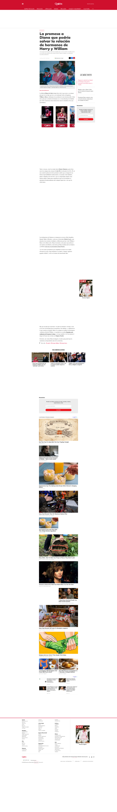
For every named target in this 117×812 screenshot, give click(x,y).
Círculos (48, 9)
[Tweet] (70, 58)
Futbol (39, 734)
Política (56, 723)
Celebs (23, 744)
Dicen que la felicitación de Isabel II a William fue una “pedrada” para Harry (39, 365)
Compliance (77, 761)
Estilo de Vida (25, 737)
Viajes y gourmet (75, 9)
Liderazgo (24, 750)
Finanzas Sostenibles (59, 748)
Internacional (41, 748)
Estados (56, 729)
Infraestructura (58, 737)
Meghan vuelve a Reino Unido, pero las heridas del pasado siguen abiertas (85, 91)
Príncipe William (55, 343)
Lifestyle (40, 739)
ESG (39, 751)
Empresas (40, 744)
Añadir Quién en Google (59, 58)
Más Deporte (41, 738)
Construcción (58, 735)
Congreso (57, 726)
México (56, 725)
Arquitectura (58, 738)
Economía (40, 747)
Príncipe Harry (63, 343)
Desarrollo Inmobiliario (60, 736)
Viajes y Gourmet (41, 730)
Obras (39, 750)
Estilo (39, 724)
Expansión (40, 743)
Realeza (40, 9)
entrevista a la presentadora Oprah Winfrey (55, 246)
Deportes (40, 726)
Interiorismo (57, 739)
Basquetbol (40, 737)
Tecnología (40, 749)
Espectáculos (29, 9)
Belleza (63, 9)
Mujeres (24, 748)
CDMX (56, 728)
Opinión (40, 719)
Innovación (57, 749)
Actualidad (24, 749)
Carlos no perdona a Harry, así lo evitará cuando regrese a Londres (58, 365)
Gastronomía (25, 731)
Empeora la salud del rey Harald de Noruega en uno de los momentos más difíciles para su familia (85, 82)
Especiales (40, 720)
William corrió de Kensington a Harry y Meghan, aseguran (76, 364)
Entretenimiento (41, 725)
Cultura (87, 9)
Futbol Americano (42, 736)
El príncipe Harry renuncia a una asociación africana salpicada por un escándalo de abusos (85, 99)
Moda (56, 9)
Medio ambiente (58, 743)
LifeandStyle (57, 720)
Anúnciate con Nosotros (88, 761)
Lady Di (48, 343)
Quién (23, 720)
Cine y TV (40, 728)
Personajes (24, 735)
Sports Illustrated (42, 733)
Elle (23, 741)
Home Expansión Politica (43, 745)
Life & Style (41, 723)
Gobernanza (57, 745)
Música (39, 729)
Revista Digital (90, 3)
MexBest (24, 730)
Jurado (23, 738)
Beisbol (39, 735)
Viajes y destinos (25, 734)
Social (56, 744)
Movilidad (57, 747)
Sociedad (57, 731)
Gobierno (57, 724)
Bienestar (24, 736)
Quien (89, 757)
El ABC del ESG (58, 750)
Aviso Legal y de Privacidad (66, 761)
